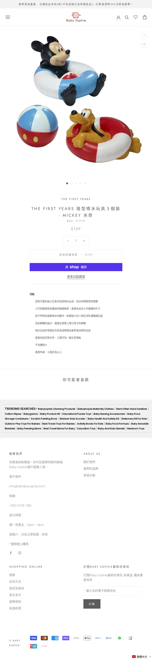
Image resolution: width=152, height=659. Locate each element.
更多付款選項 (76, 276)
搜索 (12, 575)
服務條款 (15, 602)
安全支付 (15, 595)
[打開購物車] (144, 17)
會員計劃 (89, 475)
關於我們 (89, 462)
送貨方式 (15, 582)
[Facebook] (10, 552)
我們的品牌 (90, 469)
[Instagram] (19, 552)
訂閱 (92, 604)
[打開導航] (8, 17)
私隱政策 (15, 608)
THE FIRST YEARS (76, 199)
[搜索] (127, 17)
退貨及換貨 (16, 588)
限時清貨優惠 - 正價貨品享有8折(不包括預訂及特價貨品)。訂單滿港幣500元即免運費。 (76, 4)
